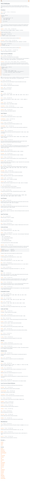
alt (1, 305)
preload (2, 321)
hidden (2, 87)
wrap (1, 223)
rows (1, 219)
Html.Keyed (2, 465)
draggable (2, 401)
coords (2, 286)
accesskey (2, 387)
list (1, 144)
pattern (2, 174)
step (1, 209)
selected (2, 109)
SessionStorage (3, 478)
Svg (1, 468)
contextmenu (3, 394)
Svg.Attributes (3, 469)
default (2, 328)
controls (2, 314)
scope (2, 379)
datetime (2, 428)
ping (1, 262)
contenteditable (3, 390)
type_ (2, 93)
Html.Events (2, 464)
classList (2, 61)
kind (1, 333)
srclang (2, 336)
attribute (2, 40)
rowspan (2, 371)
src (1, 293)
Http (1, 458)
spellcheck (2, 414)
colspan (2, 367)
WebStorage (2, 475)
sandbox (2, 342)
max (1, 200)
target (2, 232)
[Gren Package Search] (1, 1)
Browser (2, 448)
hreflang (2, 255)
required (2, 181)
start (2, 357)
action (2, 122)
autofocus (2, 130)
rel (1, 267)
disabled (2, 135)
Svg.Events (2, 471)
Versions (2, 443)
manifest (2, 436)
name (1, 165)
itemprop (2, 408)
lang (1, 410)
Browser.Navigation (3, 452)
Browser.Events (3, 451)
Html (1, 461)
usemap (2, 277)
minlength (2, 153)
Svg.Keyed (2, 472)
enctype (2, 139)
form (1, 193)
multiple (2, 160)
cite (1, 423)
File (1, 454)
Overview (2, 442)
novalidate (2, 170)
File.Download (3, 455)
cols (1, 216)
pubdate (2, 431)
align (2, 363)
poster (2, 325)
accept (2, 115)
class (2, 55)
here (20, 47)
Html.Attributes (3, 462)
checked (2, 102)
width (2, 301)
